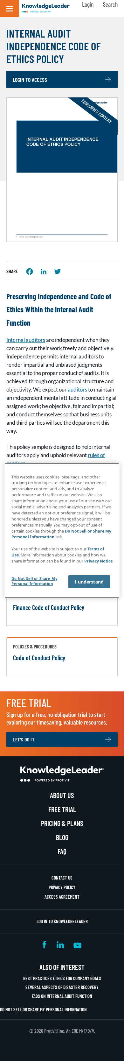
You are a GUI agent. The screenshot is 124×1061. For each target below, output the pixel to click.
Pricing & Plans (62, 823)
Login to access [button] (30, 79)
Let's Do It (24, 739)
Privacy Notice (98, 561)
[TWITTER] (58, 271)
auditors (77, 389)
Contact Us (62, 878)
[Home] (46, 9)
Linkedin (60, 944)
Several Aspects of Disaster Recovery (62, 987)
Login (87, 4)
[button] (9, 8)
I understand (89, 582)
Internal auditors (25, 339)
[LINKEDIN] (44, 271)
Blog (62, 837)
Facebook (45, 944)
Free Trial (62, 809)
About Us (62, 795)
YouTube (77, 944)
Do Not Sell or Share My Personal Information (43, 1009)
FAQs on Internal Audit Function (62, 996)
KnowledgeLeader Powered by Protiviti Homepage (62, 774)
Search (110, 4)
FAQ (62, 851)
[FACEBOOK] (30, 271)
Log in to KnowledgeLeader (62, 921)
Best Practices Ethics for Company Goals (62, 978)
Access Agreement (62, 897)
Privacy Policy (62, 887)
